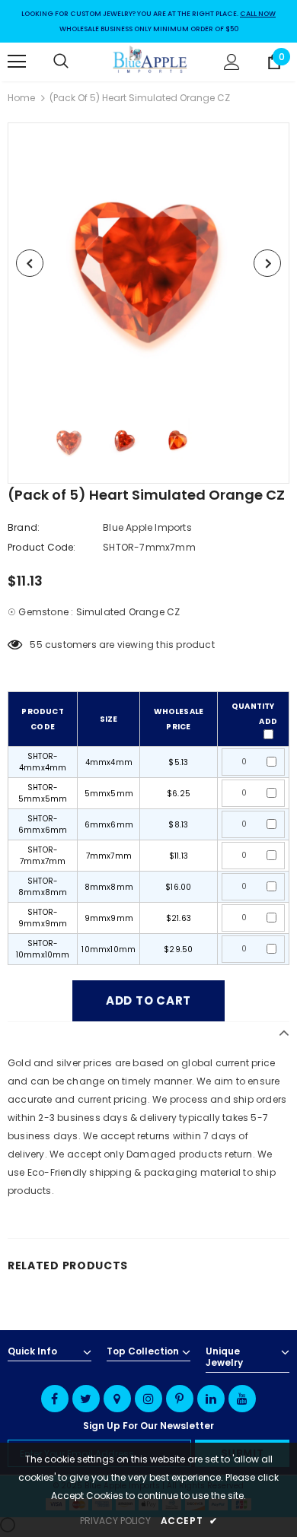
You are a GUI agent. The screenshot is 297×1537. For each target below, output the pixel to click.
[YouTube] (242, 1398)
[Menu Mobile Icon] (17, 61)
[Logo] (150, 61)
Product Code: (42, 547)
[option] (148, 263)
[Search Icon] (76, 61)
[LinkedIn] (211, 1398)
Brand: (24, 527)
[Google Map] (117, 1398)
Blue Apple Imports (147, 527)
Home (21, 97)
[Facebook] (55, 1398)
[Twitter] (86, 1398)
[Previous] (29, 263)
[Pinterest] (179, 1398)
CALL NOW (258, 13)
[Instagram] (148, 1398)
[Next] (267, 263)
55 (36, 644)
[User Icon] (232, 62)
